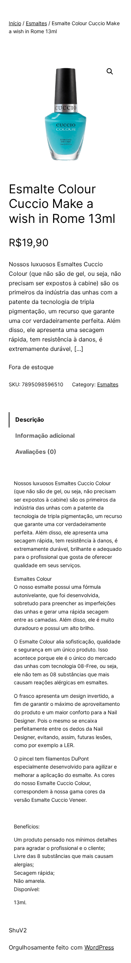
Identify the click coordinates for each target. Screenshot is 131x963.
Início (15, 23)
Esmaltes (36, 23)
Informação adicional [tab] (45, 435)
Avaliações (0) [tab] (35, 451)
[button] (109, 71)
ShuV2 (18, 930)
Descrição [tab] (29, 419)
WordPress (99, 947)
